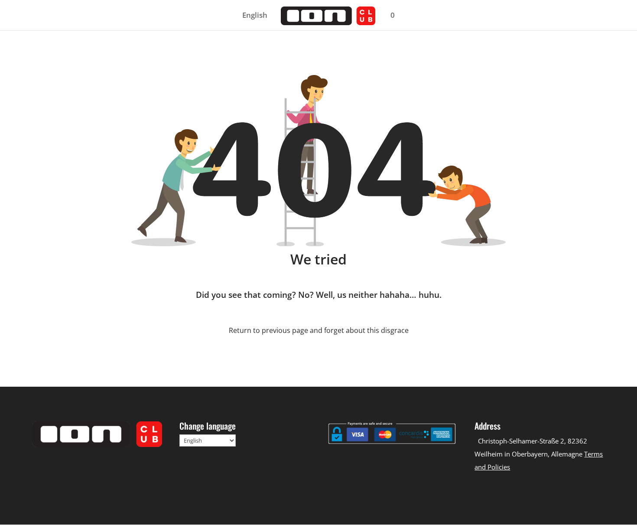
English (254, 16)
